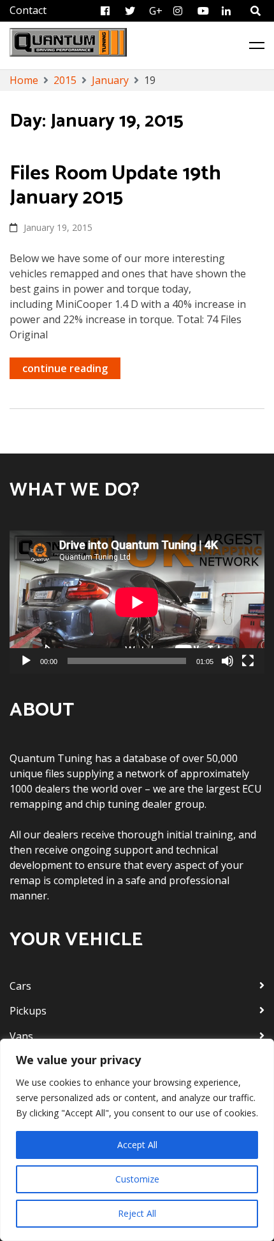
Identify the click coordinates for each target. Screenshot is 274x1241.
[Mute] (227, 661)
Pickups (28, 1011)
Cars (20, 986)
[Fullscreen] (248, 661)
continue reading (65, 368)
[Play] (26, 661)
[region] (137, 1140)
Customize (137, 1179)
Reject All (137, 1213)
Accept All (137, 1145)
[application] (137, 602)
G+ (155, 11)
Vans (21, 1036)
